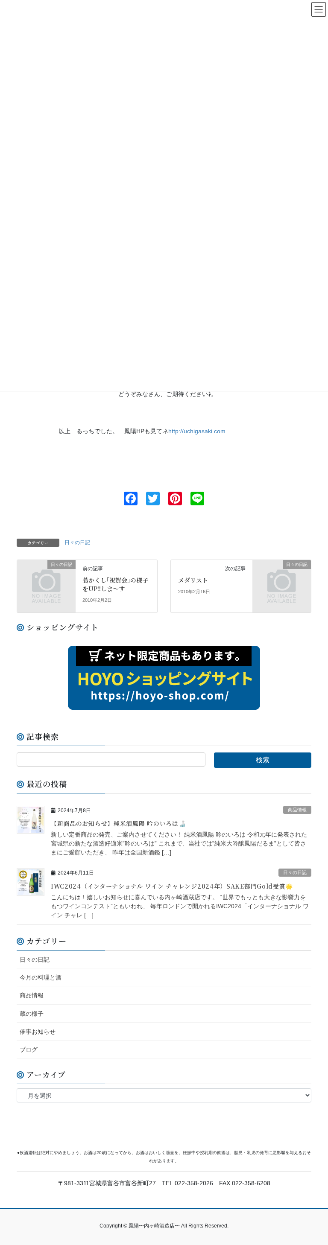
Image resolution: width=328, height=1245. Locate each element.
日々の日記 (77, 542)
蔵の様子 (32, 1013)
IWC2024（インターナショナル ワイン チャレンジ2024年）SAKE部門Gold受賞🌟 (172, 886)
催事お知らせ (38, 1031)
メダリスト (193, 580)
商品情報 (297, 809)
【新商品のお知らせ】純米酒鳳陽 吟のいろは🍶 (118, 823)
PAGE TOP (312, 1200)
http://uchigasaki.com (197, 431)
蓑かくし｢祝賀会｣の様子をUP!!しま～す (115, 584)
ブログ (29, 1049)
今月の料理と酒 (41, 977)
